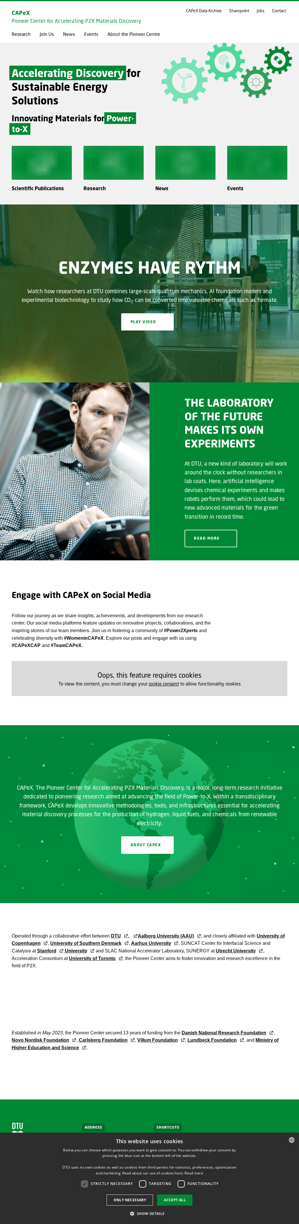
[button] (149, 1213)
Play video (143, 321)
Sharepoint (239, 11)
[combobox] (292, 1140)
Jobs (261, 11)
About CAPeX (146, 844)
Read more (207, 538)
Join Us (47, 34)
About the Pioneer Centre (133, 34)
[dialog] (149, 1178)
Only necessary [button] (130, 1199)
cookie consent (164, 683)
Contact (279, 11)
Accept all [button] (175, 1199)
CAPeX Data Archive (204, 11)
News (69, 34)
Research (21, 34)
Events (91, 34)
